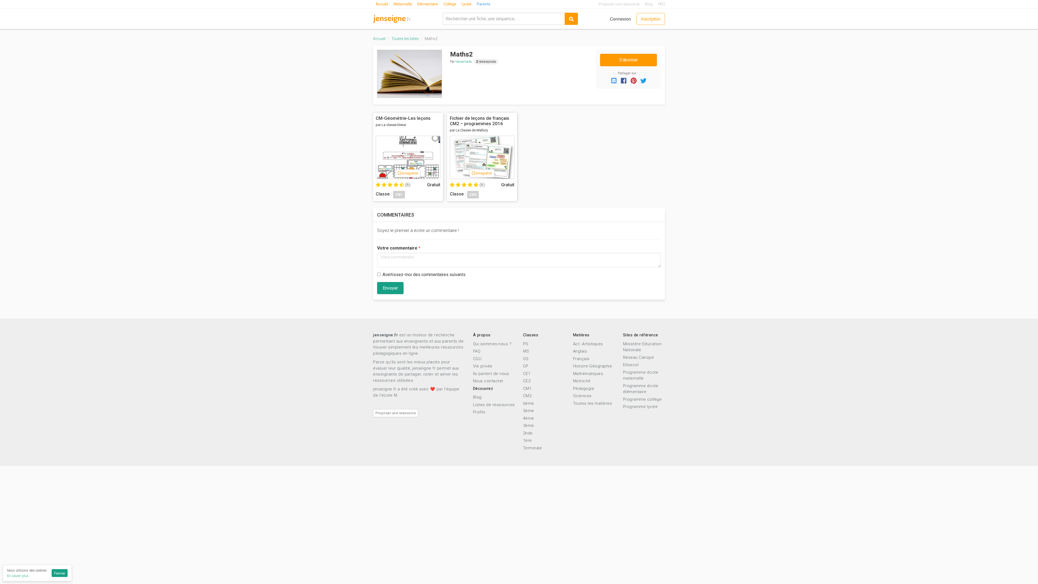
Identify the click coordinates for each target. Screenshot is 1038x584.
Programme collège (642, 399)
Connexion (620, 19)
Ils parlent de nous (491, 373)
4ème (528, 418)
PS (525, 343)
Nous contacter (488, 381)
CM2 (527, 395)
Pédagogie (583, 388)
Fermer (59, 573)
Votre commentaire (397, 248)
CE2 (527, 381)
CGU (477, 358)
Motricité (582, 381)
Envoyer (390, 288)
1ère (527, 440)
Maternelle (403, 4)
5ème (528, 410)
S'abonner (628, 59)
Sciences (582, 395)
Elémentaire (427, 4)
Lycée (466, 4)
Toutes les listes (405, 38)
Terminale (532, 448)
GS (526, 358)
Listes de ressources (494, 404)
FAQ (661, 4)
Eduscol (631, 364)
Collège (450, 4)
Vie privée (483, 366)
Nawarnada (463, 62)
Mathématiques (588, 373)
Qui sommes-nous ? (492, 343)
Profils (479, 412)
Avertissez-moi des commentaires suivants (423, 274)
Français (581, 358)
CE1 (527, 373)
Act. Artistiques (588, 343)
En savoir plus (18, 576)
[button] (614, 80)
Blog (649, 4)
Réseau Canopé (638, 357)
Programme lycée (640, 406)
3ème (528, 425)
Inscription (651, 19)
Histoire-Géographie (592, 366)
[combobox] (504, 19)
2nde (528, 433)
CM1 (527, 388)
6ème (528, 403)
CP (525, 366)
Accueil (382, 4)
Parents (483, 4)
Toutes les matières (592, 403)
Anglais (580, 351)
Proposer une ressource (619, 4)
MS (526, 351)
